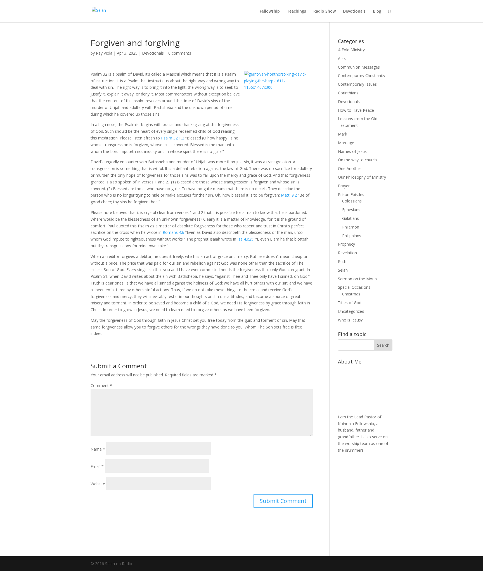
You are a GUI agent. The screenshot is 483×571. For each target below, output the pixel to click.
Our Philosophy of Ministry (362, 177)
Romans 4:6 (173, 232)
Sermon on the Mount (358, 278)
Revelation (347, 252)
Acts (342, 58)
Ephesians (351, 209)
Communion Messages (359, 67)
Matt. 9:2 (289, 195)
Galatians (350, 218)
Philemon (350, 227)
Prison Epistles (351, 194)
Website (98, 483)
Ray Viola (104, 53)
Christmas (351, 294)
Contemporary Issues (357, 84)
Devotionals (354, 11)
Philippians (351, 235)
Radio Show (324, 11)
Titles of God (349, 302)
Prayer (344, 185)
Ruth (342, 261)
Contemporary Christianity (361, 75)
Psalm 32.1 (171, 138)
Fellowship (270, 11)
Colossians (352, 201)
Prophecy (346, 244)
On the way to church (357, 159)
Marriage (346, 142)
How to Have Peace (356, 110)
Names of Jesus (352, 151)
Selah (343, 270)
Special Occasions (354, 287)
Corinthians (348, 92)
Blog (377, 11)
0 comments (179, 53)
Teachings (296, 11)
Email (97, 466)
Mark (342, 134)
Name (98, 449)
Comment (101, 385)
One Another (349, 168)
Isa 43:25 (245, 239)
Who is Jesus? (350, 320)
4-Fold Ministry (351, 49)
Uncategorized (351, 311)
